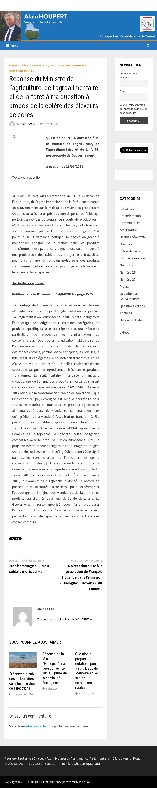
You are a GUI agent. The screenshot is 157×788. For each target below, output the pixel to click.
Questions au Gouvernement (66, 65)
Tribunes (126, 313)
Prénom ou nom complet (129, 75)
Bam (88, 782)
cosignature (128, 230)
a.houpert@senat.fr (87, 763)
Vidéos (124, 332)
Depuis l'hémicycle (133, 237)
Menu (14, 45)
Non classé (127, 265)
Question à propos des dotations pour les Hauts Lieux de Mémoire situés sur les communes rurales (88, 671)
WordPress (74, 782)
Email (123, 91)
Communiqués (130, 223)
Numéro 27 (38, 65)
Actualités (127, 208)
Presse (124, 286)
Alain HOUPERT (29, 124)
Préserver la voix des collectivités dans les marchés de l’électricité (22, 681)
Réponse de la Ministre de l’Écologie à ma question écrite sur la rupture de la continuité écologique (54, 668)
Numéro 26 (128, 272)
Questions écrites (21, 70)
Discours (126, 244)
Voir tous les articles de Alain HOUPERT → (64, 619)
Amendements (130, 215)
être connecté (36, 726)
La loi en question (132, 258)
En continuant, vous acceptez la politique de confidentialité (133, 108)
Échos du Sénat (19, 65)
